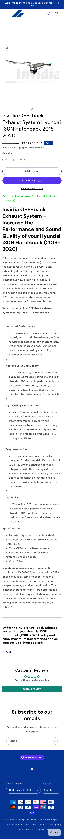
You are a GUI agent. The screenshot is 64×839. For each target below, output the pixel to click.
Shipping (20, 148)
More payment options (32, 188)
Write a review (32, 688)
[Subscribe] (54, 741)
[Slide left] (25, 108)
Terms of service (14, 824)
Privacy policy (54, 824)
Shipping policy (26, 829)
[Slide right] (39, 108)
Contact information (35, 824)
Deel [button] (8, 652)
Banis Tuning (18, 819)
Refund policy (53, 819)
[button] (6, 13)
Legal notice (42, 829)
